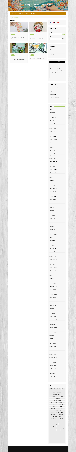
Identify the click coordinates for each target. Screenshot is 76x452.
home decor (61, 414)
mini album (62, 424)
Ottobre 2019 (52, 330)
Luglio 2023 (51, 207)
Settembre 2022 (52, 234)
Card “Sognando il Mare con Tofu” (55, 91)
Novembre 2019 (52, 327)
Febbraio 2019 (52, 343)
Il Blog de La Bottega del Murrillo (38, 5)
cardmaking (57, 390)
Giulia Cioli (33, 58)
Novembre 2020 (52, 294)
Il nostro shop (32, 13)
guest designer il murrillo (57, 410)
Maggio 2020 (51, 310)
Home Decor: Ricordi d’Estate (54, 97)
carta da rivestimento (57, 392)
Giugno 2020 (51, 308)
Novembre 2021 (52, 261)
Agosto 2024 (51, 172)
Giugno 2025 (51, 144)
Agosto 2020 (51, 302)
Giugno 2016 (51, 360)
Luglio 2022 (51, 240)
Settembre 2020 (52, 300)
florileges (53, 408)
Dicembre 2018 (52, 349)
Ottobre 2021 (52, 264)
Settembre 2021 (52, 267)
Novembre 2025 (52, 133)
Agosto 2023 (51, 204)
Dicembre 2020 (52, 291)
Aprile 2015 (51, 370)
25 (52, 74)
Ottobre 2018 (52, 351)
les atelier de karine (57, 420)
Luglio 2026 (51, 112)
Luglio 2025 (51, 142)
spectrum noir (57, 435)
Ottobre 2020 (52, 297)
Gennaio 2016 (52, 362)
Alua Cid (58, 388)
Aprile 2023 (51, 215)
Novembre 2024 (52, 163)
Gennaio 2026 (52, 128)
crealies (61, 396)
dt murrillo (53, 404)
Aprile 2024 (51, 183)
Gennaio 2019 (52, 346)
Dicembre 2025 (52, 131)
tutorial (62, 439)
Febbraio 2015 (52, 373)
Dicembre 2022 (52, 226)
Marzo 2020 (51, 316)
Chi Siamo (26, 13)
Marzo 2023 (51, 218)
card (63, 388)
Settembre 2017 (52, 357)
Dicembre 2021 (52, 259)
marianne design (54, 424)
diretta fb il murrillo (57, 400)
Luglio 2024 (51, 174)
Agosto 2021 (51, 270)
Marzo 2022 (51, 251)
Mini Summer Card (52, 94)
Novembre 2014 (52, 379)
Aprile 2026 (51, 120)
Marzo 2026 (51, 123)
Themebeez (24, 449)
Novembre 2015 (52, 365)
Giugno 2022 (51, 242)
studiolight (57, 439)
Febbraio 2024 (52, 188)
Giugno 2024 (51, 177)
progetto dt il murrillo (57, 431)
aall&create (52, 388)
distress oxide (54, 402)
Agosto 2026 (51, 109)
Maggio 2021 (51, 278)
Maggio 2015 (51, 368)
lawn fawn (53, 418)
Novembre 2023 (52, 196)
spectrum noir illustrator (57, 437)
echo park (61, 404)
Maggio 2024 (51, 180)
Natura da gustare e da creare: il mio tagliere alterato (56, 88)
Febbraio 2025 (52, 155)
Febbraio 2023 (52, 221)
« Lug (50, 78)
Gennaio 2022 (52, 256)
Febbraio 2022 (52, 253)
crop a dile (57, 398)
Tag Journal (13, 36)
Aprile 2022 (51, 248)
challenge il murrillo (57, 394)
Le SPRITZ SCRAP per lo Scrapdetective (35, 36)
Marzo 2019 (51, 340)
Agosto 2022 (51, 237)
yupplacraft (61, 441)
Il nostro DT (21, 13)
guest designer (60, 408)
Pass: (50, 36)
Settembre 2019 (52, 332)
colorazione (53, 396)
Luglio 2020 (51, 305)
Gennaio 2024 (52, 191)
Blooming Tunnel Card (35, 56)
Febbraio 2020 (52, 319)
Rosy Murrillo (33, 38)
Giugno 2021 (51, 275)
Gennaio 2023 (52, 223)
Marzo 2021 (51, 283)
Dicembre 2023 (52, 193)
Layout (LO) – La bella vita (54, 99)
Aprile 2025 (51, 150)
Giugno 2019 (51, 335)
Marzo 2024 (51, 185)
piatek (62, 430)
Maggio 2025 (51, 147)
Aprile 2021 (51, 281)
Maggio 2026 (51, 117)
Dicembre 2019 (52, 324)
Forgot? (63, 38)
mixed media (60, 426)
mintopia (53, 426)
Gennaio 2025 (52, 158)
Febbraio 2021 (52, 286)
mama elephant (57, 422)
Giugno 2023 (51, 210)
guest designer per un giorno (57, 412)
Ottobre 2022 (52, 232)
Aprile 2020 (51, 313)
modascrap (52, 428)
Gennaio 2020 (52, 321)
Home (12, 13)
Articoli (16, 13)
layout (61, 418)
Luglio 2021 (51, 272)
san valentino (53, 433)
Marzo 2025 (51, 153)
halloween (53, 414)
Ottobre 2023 (52, 199)
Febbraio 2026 (52, 125)
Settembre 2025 (52, 139)
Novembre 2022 (52, 229)
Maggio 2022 (51, 245)
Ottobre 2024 (52, 166)
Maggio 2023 (51, 212)
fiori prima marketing (57, 406)
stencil (51, 439)
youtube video (54, 441)
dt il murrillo (61, 402)
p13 (58, 430)
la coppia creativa (57, 416)
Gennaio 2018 (52, 354)
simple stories (61, 433)
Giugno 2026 (51, 114)
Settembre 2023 (52, 202)
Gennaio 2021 (52, 289)
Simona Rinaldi (14, 37)
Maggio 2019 (51, 338)
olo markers (52, 430)
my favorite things (60, 428)
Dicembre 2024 (52, 161)
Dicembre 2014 (52, 376)
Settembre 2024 (52, 169)
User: (50, 32)
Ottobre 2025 (52, 136)
